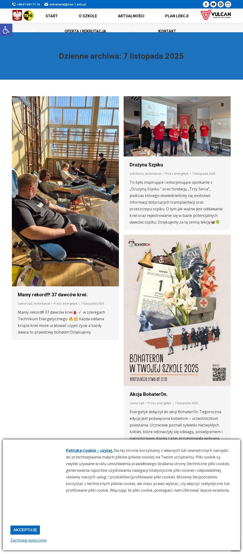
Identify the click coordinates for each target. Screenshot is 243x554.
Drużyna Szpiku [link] (146, 165)
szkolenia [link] (137, 173)
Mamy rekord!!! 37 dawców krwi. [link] (53, 295)
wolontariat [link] (42, 303)
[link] (6, 30)
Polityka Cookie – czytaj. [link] (90, 450)
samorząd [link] (25, 303)
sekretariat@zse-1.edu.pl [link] (67, 4)
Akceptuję (25, 530)
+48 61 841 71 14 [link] (28, 4)
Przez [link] (65, 303)
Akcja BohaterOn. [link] (149, 394)
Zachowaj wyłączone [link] (28, 540)
